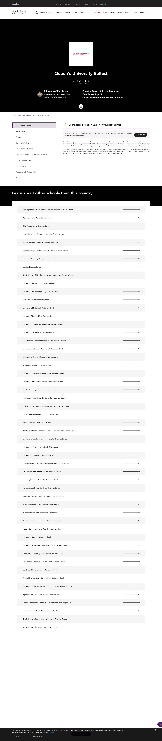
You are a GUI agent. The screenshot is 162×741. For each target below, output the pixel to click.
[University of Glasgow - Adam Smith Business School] (130, 349)
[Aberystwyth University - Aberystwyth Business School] (130, 553)
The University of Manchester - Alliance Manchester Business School (48, 275)
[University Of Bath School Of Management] (130, 283)
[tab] (34, 125)
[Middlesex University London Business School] (130, 512)
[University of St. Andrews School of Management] (130, 447)
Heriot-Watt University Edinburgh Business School (41, 488)
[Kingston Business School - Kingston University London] (130, 496)
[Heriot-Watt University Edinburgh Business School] (130, 488)
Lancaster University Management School (38, 259)
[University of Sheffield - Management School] (130, 611)
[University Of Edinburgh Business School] (130, 308)
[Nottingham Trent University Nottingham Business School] (130, 398)
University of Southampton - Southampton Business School (45, 439)
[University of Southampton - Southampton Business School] (130, 439)
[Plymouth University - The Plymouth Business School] (130, 594)
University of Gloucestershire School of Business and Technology (47, 586)
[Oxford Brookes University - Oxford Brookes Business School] (130, 406)
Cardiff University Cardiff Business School (38, 390)
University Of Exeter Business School (37, 537)
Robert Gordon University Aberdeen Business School (43, 529)
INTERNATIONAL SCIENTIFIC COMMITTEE (117, 13)
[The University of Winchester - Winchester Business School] (130, 619)
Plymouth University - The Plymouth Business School (42, 594)
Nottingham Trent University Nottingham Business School (44, 398)
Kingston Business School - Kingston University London (43, 496)
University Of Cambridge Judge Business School (41, 291)
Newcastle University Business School (37, 422)
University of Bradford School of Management (40, 357)
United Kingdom (24, 115)
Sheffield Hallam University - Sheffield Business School (43, 578)
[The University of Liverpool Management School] (130, 627)
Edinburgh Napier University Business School (40, 570)
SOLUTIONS (77, 4)
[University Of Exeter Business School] (130, 537)
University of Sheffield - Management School (40, 611)
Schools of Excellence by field (78, 13)
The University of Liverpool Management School (41, 627)
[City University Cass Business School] (130, 226)
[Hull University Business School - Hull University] (130, 414)
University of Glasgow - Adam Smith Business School (43, 349)
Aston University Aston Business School (38, 218)
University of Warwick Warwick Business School (40, 332)
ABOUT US (103, 4)
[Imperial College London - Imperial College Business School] (130, 250)
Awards (97, 13)
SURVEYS (67, 4)
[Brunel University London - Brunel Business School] (130, 471)
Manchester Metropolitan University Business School (42, 504)
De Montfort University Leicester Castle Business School (44, 562)
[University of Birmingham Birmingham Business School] (130, 373)
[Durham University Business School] (130, 299)
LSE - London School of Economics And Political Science (44, 341)
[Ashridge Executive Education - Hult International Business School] (130, 209)
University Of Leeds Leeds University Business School (43, 381)
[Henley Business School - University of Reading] (130, 242)
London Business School (32, 267)
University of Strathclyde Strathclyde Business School (43, 324)
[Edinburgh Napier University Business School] (130, 570)
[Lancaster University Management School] (130, 259)
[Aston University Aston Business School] (130, 218)
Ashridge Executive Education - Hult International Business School (48, 210)
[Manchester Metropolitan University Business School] (130, 504)
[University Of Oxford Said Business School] (130, 316)
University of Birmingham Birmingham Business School (43, 373)
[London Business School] (130, 267)
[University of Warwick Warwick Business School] (130, 332)
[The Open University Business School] (130, 365)
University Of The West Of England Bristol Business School (45, 545)
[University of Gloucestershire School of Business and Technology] (130, 586)
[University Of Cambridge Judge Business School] (130, 291)
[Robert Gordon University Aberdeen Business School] (130, 529)
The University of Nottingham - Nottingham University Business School (49, 431)
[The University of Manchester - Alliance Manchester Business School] (130, 275)
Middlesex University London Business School (40, 513)
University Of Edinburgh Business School (38, 308)
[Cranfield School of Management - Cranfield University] (130, 234)
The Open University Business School (37, 365)
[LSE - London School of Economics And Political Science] (130, 340)
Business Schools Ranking (51, 13)
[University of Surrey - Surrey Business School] (130, 455)
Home (14, 115)
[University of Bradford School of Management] (130, 357)
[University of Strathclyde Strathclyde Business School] (130, 324)
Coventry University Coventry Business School (40, 480)
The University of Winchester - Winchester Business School (45, 619)
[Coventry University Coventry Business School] (130, 480)
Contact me (141, 135)
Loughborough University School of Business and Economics (46, 463)
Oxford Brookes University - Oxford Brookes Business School (46, 406)
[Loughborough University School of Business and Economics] (130, 463)
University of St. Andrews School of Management (41, 447)
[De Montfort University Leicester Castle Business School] (130, 562)
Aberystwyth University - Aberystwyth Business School (43, 553)
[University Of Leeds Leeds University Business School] (130, 381)
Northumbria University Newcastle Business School (42, 521)
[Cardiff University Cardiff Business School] (130, 390)
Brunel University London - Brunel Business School (42, 472)
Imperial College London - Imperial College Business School (45, 250)
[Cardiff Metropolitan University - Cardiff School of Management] (130, 602)
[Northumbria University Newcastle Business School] (130, 521)
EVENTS (86, 4)
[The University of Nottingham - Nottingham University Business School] (130, 431)
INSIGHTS (94, 4)
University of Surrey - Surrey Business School (40, 455)
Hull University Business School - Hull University (41, 414)
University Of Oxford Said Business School (39, 316)
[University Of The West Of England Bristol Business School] (130, 545)
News (136, 13)
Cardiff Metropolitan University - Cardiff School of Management (47, 603)
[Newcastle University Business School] (130, 422)
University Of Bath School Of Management (39, 283)
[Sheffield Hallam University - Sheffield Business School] (130, 578)
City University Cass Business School (36, 226)
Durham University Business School (36, 300)
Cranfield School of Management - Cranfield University (43, 234)
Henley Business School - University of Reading (40, 242)
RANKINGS (58, 4)
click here (50, 732)
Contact (143, 13)
